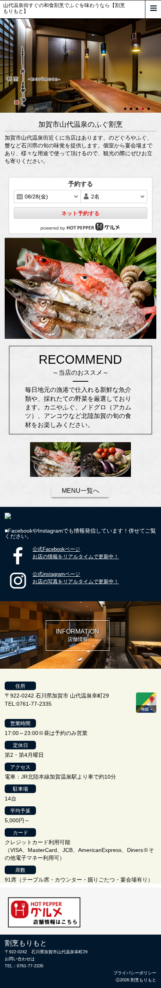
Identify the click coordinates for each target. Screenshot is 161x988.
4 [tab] (143, 105)
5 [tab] (149, 105)
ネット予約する (80, 213)
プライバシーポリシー (134, 972)
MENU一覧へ (80, 490)
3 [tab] (137, 105)
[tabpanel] (80, 66)
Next (4, 65)
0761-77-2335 (30, 965)
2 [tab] (131, 105)
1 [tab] (125, 105)
